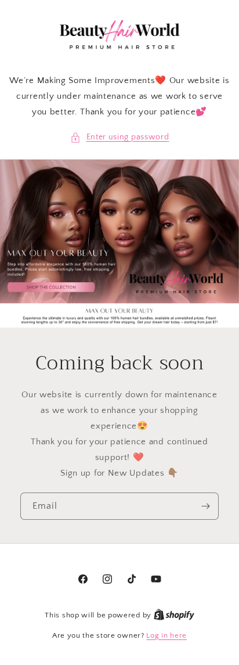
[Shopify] (174, 615)
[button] (119, 137)
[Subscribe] (205, 506)
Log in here (166, 635)
